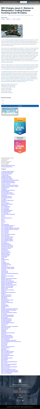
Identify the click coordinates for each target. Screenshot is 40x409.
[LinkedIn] (23, 401)
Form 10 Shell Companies (5, 211)
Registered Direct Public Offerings (7, 275)
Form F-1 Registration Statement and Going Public (10, 228)
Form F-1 (28, 77)
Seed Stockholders (4, 328)
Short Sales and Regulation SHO (7, 337)
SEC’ (8, 48)
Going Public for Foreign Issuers (7, 246)
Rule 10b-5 (18, 67)
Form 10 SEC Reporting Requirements (8, 214)
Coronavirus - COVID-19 (5, 183)
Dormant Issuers (4, 195)
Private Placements (4, 272)
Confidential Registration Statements (7, 181)
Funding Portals (4, 241)
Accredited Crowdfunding (6, 176)
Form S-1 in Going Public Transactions (8, 234)
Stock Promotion (4, 344)
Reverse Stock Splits (5, 301)
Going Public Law (4, 249)
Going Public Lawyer (5, 250)
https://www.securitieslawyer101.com (8, 165)
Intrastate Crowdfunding (5, 254)
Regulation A (3, 274)
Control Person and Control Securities (8, 182)
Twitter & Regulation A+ (5, 347)
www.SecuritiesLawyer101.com (7, 92)
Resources (24, 4)
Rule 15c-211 (3, 303)
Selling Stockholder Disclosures (7, 336)
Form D (2, 222)
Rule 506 (11, 78)
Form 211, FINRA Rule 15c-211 (6, 217)
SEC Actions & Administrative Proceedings (9, 312)
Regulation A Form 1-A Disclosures (7, 281)
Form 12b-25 (3, 221)
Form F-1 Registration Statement (7, 226)
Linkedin (2, 258)
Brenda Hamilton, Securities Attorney (8, 85)
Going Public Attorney (5, 243)
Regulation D (3, 293)
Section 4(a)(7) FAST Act (5, 327)
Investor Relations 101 (5, 255)
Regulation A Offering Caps (6, 279)
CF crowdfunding (22, 78)
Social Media (3, 330)
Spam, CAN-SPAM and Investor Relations (8, 340)
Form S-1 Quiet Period (5, 235)
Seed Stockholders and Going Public (8, 332)
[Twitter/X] (17, 401)
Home (6, 4)
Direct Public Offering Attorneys (7, 192)
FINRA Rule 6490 (4, 205)
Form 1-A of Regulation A (5, 206)
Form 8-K (3, 220)
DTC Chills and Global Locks (6, 197)
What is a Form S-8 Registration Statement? (9, 366)
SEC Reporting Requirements (6, 320)
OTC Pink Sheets (4, 265)
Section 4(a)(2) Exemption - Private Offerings (9, 326)
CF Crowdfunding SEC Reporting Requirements (10, 180)
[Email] (20, 401)
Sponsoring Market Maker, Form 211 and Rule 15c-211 (11, 341)
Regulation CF (3, 291)
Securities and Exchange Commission (17, 39)
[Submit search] (28, 2)
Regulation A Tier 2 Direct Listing (7, 286)
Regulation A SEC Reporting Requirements (9, 282)
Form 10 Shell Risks (4, 212)
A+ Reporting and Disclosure (6, 173)
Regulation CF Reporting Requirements (8, 292)
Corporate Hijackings (5, 187)
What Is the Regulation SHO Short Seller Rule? (9, 370)
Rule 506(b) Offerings (5, 306)
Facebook (8, 19)
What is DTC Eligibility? (5, 365)
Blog (28, 4)
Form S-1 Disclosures (5, 231)
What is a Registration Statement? (7, 355)
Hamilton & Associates (5, 84)
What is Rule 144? (4, 356)
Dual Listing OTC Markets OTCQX (7, 200)
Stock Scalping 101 (4, 342)
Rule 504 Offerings (4, 304)
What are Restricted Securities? (7, 357)
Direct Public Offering (5, 191)
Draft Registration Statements (6, 196)
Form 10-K (3, 215)
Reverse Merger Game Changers (7, 299)
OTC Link (3, 260)
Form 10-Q (3, 216)
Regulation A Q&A (4, 288)
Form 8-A (3, 219)
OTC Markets (3, 262)
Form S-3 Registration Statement (7, 240)
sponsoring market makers (31, 78)
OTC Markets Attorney (5, 263)
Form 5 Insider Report (5, 209)
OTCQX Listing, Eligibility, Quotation (7, 268)
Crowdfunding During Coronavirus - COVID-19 (9, 186)
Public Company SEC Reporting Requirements (9, 273)
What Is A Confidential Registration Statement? (9, 371)
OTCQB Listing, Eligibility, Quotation (7, 267)
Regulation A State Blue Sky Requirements (9, 278)
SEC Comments (4, 313)
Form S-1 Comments (5, 230)
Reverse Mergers (4, 298)
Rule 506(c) (3, 307)
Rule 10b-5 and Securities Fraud (7, 302)
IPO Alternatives (4, 257)
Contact (33, 4)
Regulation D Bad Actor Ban (6, 294)
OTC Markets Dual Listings (6, 264)
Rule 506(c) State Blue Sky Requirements (8, 309)
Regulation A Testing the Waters (7, 287)
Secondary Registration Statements (7, 322)
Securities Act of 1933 (21, 66)
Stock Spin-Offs (4, 345)
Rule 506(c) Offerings (5, 311)
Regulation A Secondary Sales (6, 283)
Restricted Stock (4, 297)
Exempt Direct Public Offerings (6, 204)
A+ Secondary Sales (5, 175)
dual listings (7, 80)
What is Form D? (4, 360)
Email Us (31, 2)
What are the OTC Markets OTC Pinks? (8, 369)
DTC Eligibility (3, 199)
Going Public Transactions (6, 251)
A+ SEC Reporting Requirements (7, 172)
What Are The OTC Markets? (6, 373)
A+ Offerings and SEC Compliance (7, 171)
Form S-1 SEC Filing (4, 233)
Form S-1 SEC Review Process (6, 238)
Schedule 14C (3, 333)
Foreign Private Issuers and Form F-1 (8, 225)
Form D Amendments (5, 224)
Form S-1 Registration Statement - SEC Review (9, 229)
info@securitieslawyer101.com (6, 166)
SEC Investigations (4, 317)
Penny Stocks (3, 269)
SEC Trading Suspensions (6, 321)
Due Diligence (3, 201)
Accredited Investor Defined (6, 177)
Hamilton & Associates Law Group (8, 73)
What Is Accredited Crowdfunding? (7, 351)
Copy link (18, 19)
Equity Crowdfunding (5, 202)
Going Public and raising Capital (7, 245)
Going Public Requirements (6, 244)
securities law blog (6, 71)
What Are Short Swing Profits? (6, 352)
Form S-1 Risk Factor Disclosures (7, 236)
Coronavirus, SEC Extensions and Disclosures (9, 185)
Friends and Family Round (6, 248)
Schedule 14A (3, 331)
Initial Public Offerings (5, 253)
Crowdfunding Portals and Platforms (8, 190)
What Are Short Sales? (5, 354)
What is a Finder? (4, 362)
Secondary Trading (4, 323)
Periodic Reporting (4, 270)
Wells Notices (3, 349)
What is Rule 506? (4, 359)
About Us (11, 4)
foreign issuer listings (15, 80)
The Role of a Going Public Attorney (7, 346)
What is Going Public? (5, 350)
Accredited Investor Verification (7, 178)
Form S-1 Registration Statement (7, 239)
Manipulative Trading (5, 259)
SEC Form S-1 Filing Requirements (7, 316)
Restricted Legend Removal (6, 296)
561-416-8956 (36, 2)
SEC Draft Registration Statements (7, 315)
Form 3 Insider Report (5, 207)
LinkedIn (3, 19)
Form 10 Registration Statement (7, 210)
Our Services (17, 4)
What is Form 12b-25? (5, 367)
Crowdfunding (3, 188)
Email (14, 19)
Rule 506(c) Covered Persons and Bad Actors (9, 308)
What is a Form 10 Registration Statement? (9, 364)
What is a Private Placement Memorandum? (9, 361)
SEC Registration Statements (6, 318)
